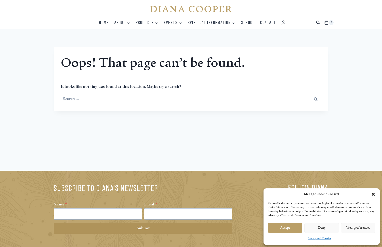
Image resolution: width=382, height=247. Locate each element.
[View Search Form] (318, 23)
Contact (268, 22)
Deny (321, 228)
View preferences (358, 228)
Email (150, 205)
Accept (285, 228)
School (248, 22)
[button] (373, 194)
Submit (143, 228)
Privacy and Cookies (319, 238)
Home (104, 22)
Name (60, 205)
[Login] (283, 22)
